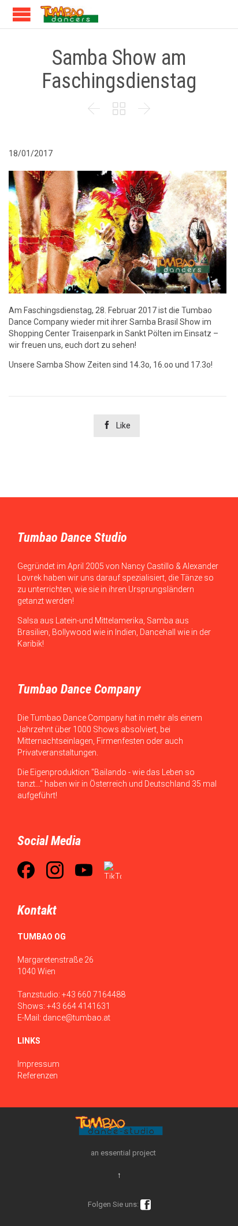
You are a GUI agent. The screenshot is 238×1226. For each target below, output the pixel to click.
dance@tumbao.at (76, 1017)
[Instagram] (55, 870)
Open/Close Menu (21, 14)
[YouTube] (83, 870)
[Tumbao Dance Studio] (69, 14)
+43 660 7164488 (93, 994)
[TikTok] (112, 870)
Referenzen (37, 1075)
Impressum (38, 1064)
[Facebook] (26, 870)
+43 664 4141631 (78, 1006)
